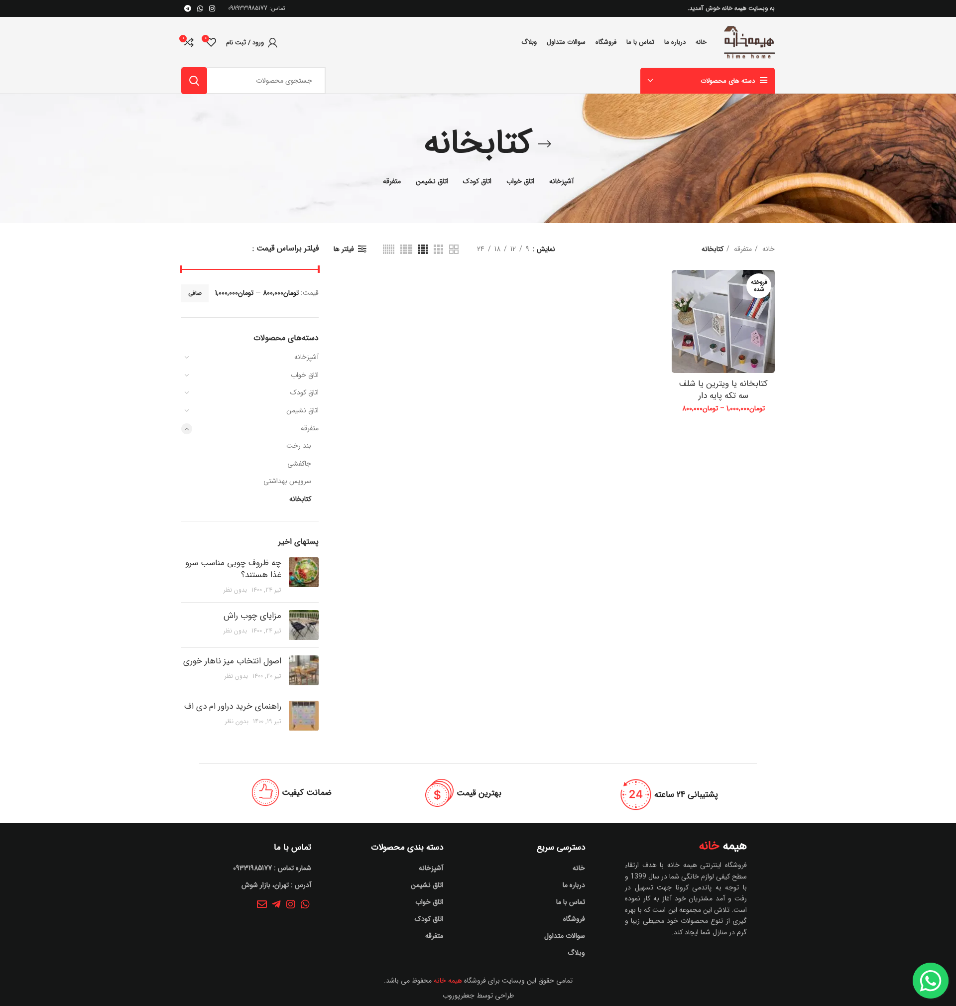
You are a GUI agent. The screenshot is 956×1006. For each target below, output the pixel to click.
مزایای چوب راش (252, 616)
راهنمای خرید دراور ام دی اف (232, 706)
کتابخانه (300, 499)
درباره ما (574, 885)
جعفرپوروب (459, 995)
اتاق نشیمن (302, 410)
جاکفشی (299, 463)
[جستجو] (194, 80)
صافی (195, 293)
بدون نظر (235, 590)
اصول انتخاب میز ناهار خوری (232, 661)
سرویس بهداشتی (287, 481)
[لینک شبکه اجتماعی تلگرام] (187, 8)
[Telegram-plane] (276, 904)
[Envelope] (262, 904)
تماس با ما (570, 901)
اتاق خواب (305, 375)
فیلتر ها (344, 249)
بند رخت (298, 445)
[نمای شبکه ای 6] (388, 249)
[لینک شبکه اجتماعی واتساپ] (200, 8)
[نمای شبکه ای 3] (438, 249)
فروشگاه (574, 918)
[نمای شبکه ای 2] (454, 249)
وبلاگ (576, 952)
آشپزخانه (306, 357)
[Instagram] (291, 904)
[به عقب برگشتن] (544, 144)
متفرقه (310, 428)
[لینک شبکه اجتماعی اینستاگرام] (212, 8)
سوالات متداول (564, 935)
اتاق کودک (304, 392)
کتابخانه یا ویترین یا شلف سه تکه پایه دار (723, 389)
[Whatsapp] (305, 904)
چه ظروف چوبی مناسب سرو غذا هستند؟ (233, 569)
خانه (767, 249)
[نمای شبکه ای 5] (406, 249)
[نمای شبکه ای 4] (423, 249)
